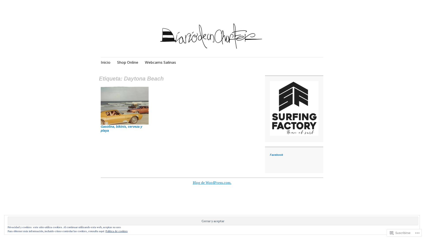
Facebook (276, 154)
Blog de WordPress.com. (212, 182)
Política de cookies (117, 231)
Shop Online (127, 62)
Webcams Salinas (160, 62)
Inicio (105, 62)
